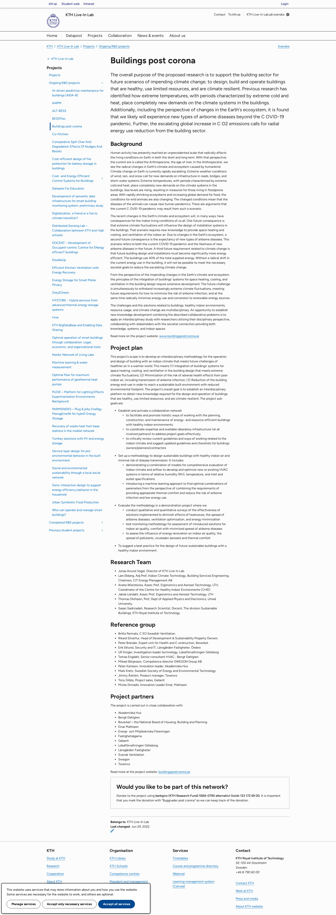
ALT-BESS (59, 111)
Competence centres (124, 874)
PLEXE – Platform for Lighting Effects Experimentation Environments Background (78, 396)
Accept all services (116, 904)
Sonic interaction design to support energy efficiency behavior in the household (76, 489)
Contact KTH (245, 883)
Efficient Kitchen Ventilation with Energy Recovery (75, 270)
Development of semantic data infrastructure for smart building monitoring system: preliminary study (77, 200)
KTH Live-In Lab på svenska (265, 14)
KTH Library (118, 858)
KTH (50, 46)
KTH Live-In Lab (80, 14)
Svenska (283, 46)
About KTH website (249, 906)
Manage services (23, 904)
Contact (219, 14)
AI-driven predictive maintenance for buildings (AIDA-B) (77, 93)
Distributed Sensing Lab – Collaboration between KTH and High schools (78, 230)
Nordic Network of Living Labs (73, 355)
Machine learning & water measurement (70, 365)
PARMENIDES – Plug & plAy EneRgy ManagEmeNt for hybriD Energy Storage (77, 413)
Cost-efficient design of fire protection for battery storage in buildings (74, 163)
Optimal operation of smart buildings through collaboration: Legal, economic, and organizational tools (77, 342)
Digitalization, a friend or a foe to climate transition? (74, 215)
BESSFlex (59, 118)
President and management (129, 881)
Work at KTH (244, 891)
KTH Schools (119, 866)
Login (285, 4)
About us (177, 35)
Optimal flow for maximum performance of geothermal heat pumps (74, 379)
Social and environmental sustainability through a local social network (76, 472)
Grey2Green (60, 292)
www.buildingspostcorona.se (179, 336)
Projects (95, 35)
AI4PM (56, 103)
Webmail (179, 874)
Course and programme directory (195, 866)
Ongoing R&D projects (114, 46)
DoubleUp (59, 260)
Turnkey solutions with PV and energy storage (78, 441)
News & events (150, 35)
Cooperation (55, 874)
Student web (70, 4)
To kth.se (234, 14)
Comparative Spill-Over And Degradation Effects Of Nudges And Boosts (77, 146)
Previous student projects (66, 530)
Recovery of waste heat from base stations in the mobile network (76, 428)
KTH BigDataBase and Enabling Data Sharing (77, 327)
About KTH (54, 881)
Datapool (74, 35)
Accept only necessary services (69, 904)
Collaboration (120, 35)
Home (52, 35)
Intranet (88, 4)
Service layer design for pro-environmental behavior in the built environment (76, 455)
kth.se (53, 4)
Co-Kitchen (60, 134)
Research (53, 866)
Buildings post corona (67, 126)
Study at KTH (56, 858)
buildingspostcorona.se (174, 772)
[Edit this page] (112, 830)
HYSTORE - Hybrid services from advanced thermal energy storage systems (75, 304)
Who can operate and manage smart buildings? (77, 512)
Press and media (247, 898)
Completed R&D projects (66, 522)
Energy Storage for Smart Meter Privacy (74, 282)
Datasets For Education (68, 188)
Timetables (180, 858)
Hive (55, 317)
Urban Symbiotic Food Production (75, 502)
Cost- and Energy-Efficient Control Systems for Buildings (72, 178)
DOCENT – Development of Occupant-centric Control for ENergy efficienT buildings (78, 247)
